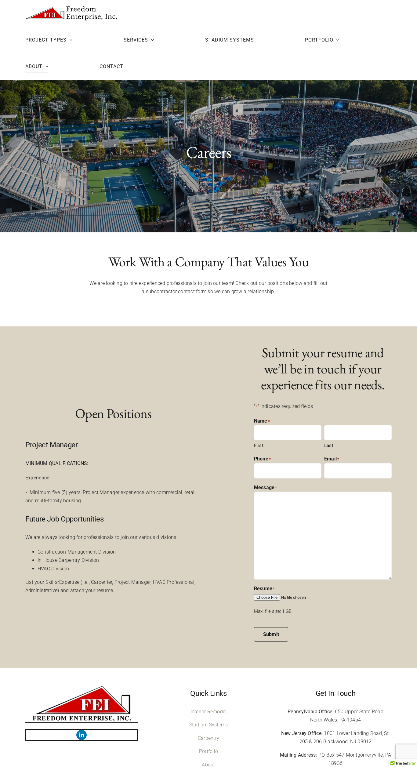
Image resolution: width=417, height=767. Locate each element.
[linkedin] (81, 735)
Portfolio (208, 751)
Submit (271, 634)
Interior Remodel (208, 711)
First (258, 445)
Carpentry (208, 738)
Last (328, 445)
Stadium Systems (208, 725)
